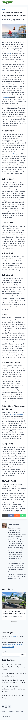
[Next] (24, 606)
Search (4, 652)
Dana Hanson (7, 19)
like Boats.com (15, 154)
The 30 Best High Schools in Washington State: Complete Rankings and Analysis (14, 689)
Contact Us (11, 711)
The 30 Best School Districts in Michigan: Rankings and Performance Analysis (14, 667)
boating (9, 53)
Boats (4, 9)
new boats (5, 97)
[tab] (11, 621)
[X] (6, 706)
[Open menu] (25, 3)
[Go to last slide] (4, 606)
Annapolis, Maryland (16, 414)
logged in (13, 636)
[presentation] (14, 600)
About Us (4, 711)
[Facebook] (3, 706)
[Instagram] (9, 706)
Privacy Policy (19, 711)
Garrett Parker (8, 616)
